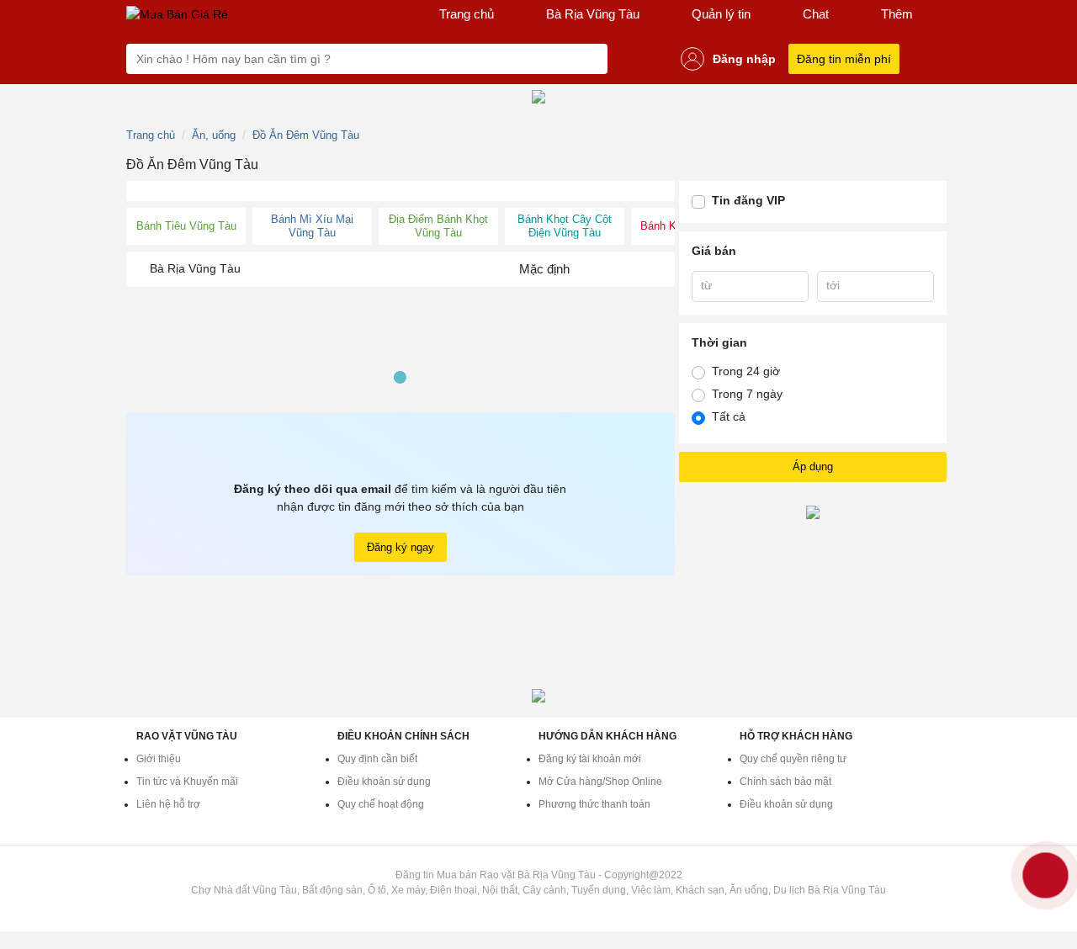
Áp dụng (813, 466)
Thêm (897, 14)
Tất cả (728, 416)
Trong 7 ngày (747, 393)
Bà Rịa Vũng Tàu (592, 14)
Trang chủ (466, 14)
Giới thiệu (158, 759)
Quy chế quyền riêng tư (793, 759)
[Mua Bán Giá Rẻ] (177, 14)
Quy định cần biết (377, 759)
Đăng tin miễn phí (844, 59)
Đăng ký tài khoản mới (589, 759)
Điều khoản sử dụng (384, 781)
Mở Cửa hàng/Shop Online (600, 781)
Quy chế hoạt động (380, 804)
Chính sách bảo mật (785, 781)
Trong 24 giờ (746, 371)
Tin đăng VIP (748, 200)
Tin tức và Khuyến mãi (187, 781)
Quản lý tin (721, 14)
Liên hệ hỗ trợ (168, 804)
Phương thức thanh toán (594, 804)
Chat (816, 14)
